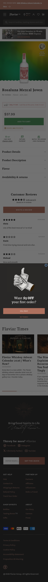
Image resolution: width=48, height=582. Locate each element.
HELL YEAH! (24, 311)
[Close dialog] (46, 265)
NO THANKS (24, 316)
